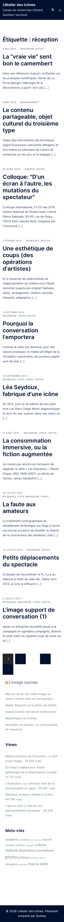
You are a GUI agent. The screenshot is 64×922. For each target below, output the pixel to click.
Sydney (41, 916)
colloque (20, 845)
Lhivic (22, 315)
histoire (11, 850)
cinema (9, 845)
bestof (47, 839)
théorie (33, 864)
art (40, 840)
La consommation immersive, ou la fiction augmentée (27, 447)
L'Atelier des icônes (19, 5)
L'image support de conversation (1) (29, 613)
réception (11, 864)
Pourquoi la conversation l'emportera (20, 330)
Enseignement (29, 102)
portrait (34, 858)
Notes (40, 48)
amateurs (25, 839)
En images (32, 240)
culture (40, 845)
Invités (45, 240)
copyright (30, 845)
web (44, 864)
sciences (23, 864)
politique (24, 857)
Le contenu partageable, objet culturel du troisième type (30, 120)
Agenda (30, 169)
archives (35, 840)
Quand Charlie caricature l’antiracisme (30, 711)
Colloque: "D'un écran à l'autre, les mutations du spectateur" (27, 186)
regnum (42, 858)
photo (11, 857)
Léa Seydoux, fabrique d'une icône (30, 390)
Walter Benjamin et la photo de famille (31, 705)
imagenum (27, 48)
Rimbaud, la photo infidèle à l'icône (29, 794)
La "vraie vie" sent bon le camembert (27, 60)
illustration (27, 850)
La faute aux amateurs (19, 507)
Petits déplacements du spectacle (31, 561)
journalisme (45, 850)
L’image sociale (23, 682)
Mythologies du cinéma (21, 718)
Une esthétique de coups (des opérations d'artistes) (28, 258)
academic (12, 839)
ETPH (21, 379)
